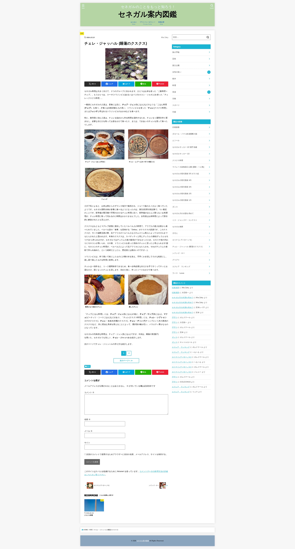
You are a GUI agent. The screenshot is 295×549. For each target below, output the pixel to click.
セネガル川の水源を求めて (182, 297)
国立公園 (175, 65)
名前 (87, 419)
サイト (87, 443)
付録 (174, 112)
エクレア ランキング (181, 347)
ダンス (174, 337)
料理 (82, 33)
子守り (174, 317)
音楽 (174, 92)
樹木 (174, 79)
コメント (89, 392)
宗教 (174, 99)
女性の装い (176, 72)
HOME (86, 529)
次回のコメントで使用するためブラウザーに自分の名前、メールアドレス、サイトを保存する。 (127, 454)
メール (88, 431)
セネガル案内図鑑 (147, 14)
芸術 (174, 59)
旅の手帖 (175, 52)
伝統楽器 (175, 288)
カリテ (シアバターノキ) (181, 357)
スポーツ (175, 105)
